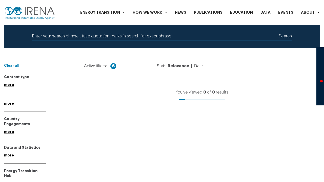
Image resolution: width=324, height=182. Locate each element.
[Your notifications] (320, 82)
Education (241, 12)
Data (265, 12)
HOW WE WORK (147, 12)
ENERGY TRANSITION (100, 12)
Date (198, 66)
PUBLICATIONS (208, 12)
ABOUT (308, 12)
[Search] (320, 57)
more (9, 84)
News (180, 12)
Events (285, 12)
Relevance (178, 66)
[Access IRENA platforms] (320, 70)
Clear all (11, 65)
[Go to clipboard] (320, 95)
